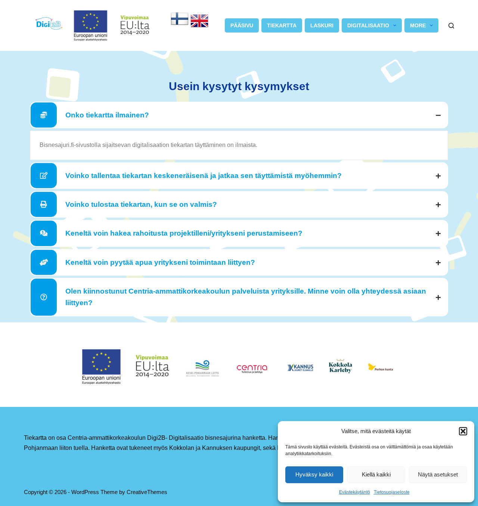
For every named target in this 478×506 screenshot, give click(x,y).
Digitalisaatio (368, 25)
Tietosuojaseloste (392, 492)
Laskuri (321, 25)
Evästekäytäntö (354, 492)
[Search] (451, 25)
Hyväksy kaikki (314, 474)
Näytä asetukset (438, 474)
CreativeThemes (147, 492)
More (418, 25)
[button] (463, 431)
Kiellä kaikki (376, 474)
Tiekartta (282, 25)
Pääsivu (241, 25)
